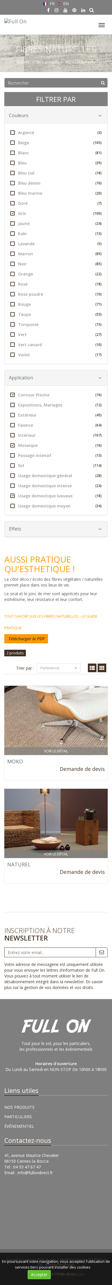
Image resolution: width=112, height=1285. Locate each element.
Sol (60, 465)
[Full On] (14, 20)
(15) (98, 324)
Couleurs (18, 115)
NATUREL (19, 864)
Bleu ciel (60, 173)
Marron (60, 253)
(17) (98, 354)
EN (65, 3)
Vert (60, 334)
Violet (60, 354)
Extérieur (60, 415)
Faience (60, 425)
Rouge (60, 304)
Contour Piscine (60, 395)
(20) (98, 193)
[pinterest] (74, 10)
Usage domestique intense (60, 485)
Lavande (60, 243)
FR (52, 3)
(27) (98, 334)
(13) (98, 233)
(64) (98, 425)
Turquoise (60, 324)
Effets (15, 529)
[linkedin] (83, 10)
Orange (60, 274)
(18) (98, 173)
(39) (98, 162)
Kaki (60, 233)
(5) (99, 243)
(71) (98, 304)
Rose (60, 284)
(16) (98, 394)
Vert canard (60, 344)
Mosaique (60, 445)
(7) (99, 203)
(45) (98, 415)
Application (21, 377)
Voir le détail (56, 751)
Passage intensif (60, 455)
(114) (97, 465)
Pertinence (50, 667)
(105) (97, 142)
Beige (60, 142)
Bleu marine (60, 193)
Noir (60, 264)
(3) (99, 132)
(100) (97, 213)
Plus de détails (71, 1274)
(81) (98, 152)
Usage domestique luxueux (60, 496)
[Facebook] (48, 10)
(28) (98, 475)
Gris (60, 213)
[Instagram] (57, 10)
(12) (98, 404)
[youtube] (65, 10)
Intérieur (60, 435)
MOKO (15, 761)
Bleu (60, 163)
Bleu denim (60, 183)
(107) (97, 435)
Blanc (60, 153)
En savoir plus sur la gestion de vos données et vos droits (53, 984)
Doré (60, 203)
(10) (98, 183)
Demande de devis (82, 768)
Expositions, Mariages (60, 405)
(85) (98, 253)
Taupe (60, 314)
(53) (98, 314)
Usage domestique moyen (60, 506)
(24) (98, 223)
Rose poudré (60, 294)
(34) (98, 505)
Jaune (60, 223)
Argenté (60, 132)
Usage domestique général (60, 475)
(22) (98, 273)
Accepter (39, 1274)
